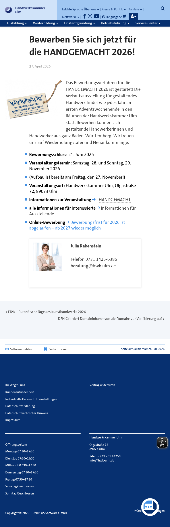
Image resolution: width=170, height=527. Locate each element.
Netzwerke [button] (69, 17)
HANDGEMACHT (115, 200)
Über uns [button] (90, 9)
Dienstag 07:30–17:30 (20, 458)
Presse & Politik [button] (113, 9)
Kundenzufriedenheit (19, 392)
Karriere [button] (134, 9)
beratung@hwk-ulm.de (93, 266)
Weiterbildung (44, 23)
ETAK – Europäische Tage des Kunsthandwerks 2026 (47, 311)
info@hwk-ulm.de (101, 460)
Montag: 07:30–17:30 (19, 451)
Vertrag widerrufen (102, 385)
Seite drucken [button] (58, 349)
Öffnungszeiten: (16, 444)
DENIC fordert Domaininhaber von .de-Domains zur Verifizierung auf (110, 318)
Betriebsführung (114, 23)
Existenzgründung (78, 23)
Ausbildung (15, 23)
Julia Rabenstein (86, 246)
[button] (133, 16)
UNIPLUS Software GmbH (50, 513)
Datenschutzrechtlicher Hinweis (26, 413)
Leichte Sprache (72, 9)
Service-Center (146, 23)
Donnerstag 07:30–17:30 (21, 472)
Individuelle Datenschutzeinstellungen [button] (31, 399)
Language (112, 17)
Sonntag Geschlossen (19, 493)
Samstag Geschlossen (19, 486)
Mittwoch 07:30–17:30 (20, 465)
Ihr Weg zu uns (15, 385)
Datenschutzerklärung (20, 406)
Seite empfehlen (21, 349)
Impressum (12, 420)
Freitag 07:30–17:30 (18, 479)
